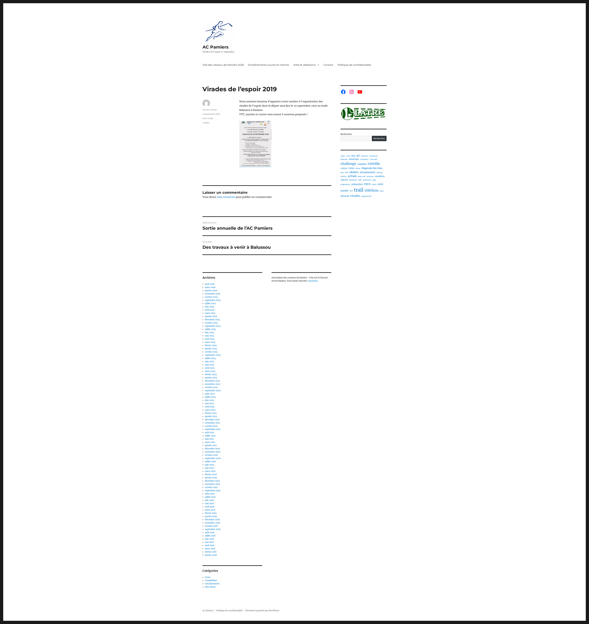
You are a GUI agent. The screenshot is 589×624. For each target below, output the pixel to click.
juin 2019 (209, 500)
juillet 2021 (210, 435)
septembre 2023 (213, 355)
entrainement (367, 172)
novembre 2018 (212, 523)
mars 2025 (210, 313)
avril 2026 (210, 284)
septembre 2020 (213, 458)
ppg (374, 180)
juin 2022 (209, 400)
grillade (352, 176)
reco (367, 184)
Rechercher (346, 134)
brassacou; (373, 156)
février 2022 (211, 413)
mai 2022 (209, 403)
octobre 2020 (211, 455)
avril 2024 (210, 339)
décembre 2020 (212, 448)
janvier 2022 (211, 416)
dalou (358, 168)
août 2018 (209, 532)
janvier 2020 (211, 477)
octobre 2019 (211, 487)
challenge (348, 164)
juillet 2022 (210, 397)
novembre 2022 (212, 384)
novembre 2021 (212, 423)
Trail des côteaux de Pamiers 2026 (223, 64)
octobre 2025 (211, 297)
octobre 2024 (211, 323)
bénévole (344, 159)
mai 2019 (209, 503)
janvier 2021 (211, 445)
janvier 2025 (211, 316)
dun (342, 173)
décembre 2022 (212, 381)
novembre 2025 (212, 293)
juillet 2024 (210, 329)
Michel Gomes (209, 109)
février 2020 (211, 474)
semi (380, 184)
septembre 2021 (212, 429)
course (344, 168)
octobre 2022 (211, 387)
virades (206, 122)
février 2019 (211, 513)
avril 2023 (209, 368)
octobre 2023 (211, 352)
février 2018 (210, 552)
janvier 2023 (211, 377)
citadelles (362, 164)
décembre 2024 (212, 319)
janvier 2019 (211, 516)
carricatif (373, 159)
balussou (364, 156)
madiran (370, 176)
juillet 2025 (210, 303)
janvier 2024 (211, 348)
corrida (374, 164)
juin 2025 (209, 306)
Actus (207, 577)
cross (351, 168)
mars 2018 (210, 548)
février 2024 (211, 345)
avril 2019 (209, 506)
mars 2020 (210, 471)
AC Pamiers (215, 47)
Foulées (344, 176)
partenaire (367, 180)
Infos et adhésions (304, 64)
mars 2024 (210, 342)
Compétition (211, 580)
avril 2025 (210, 310)
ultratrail (345, 196)
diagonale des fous (372, 168)
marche (344, 180)
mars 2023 (210, 371)
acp (353, 155)
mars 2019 (210, 510)
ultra (382, 191)
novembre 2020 (212, 452)
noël (360, 180)
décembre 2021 (212, 419)
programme (345, 184)
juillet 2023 (210, 358)
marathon (380, 176)
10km (343, 156)
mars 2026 (210, 287)
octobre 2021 (211, 426)
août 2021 (209, 432)
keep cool (361, 176)
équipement (366, 196)
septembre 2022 (213, 390)
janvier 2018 (211, 555)
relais (374, 184)
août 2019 (209, 494)
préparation (357, 184)
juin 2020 (209, 464)
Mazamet (353, 180)
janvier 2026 (211, 290)
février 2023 (211, 374)
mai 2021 (209, 439)
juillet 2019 (210, 497)
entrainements (212, 583)
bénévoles (354, 159)
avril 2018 (209, 545)
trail (358, 190)
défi (346, 173)
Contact (328, 64)
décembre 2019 (212, 481)
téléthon (371, 190)
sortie (344, 190)
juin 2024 (209, 332)
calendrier (364, 159)
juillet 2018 (210, 535)
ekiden (354, 172)
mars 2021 (210, 442)
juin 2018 (209, 539)
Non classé (207, 118)
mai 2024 (209, 335)
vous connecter (226, 196)
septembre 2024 (213, 326)
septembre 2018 (212, 529)
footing (379, 173)
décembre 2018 (212, 519)
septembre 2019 (213, 490)
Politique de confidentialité (354, 64)
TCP (351, 191)
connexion (312, 281)
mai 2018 (209, 542)
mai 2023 (209, 364)
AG (358, 155)
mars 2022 (210, 410)
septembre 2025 (213, 300)
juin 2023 (209, 361)
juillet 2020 (210, 461)
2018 (348, 156)
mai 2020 (209, 468)
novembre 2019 (212, 484)
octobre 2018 (211, 526)
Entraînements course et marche (268, 64)
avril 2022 (210, 406)
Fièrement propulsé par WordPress (262, 610)
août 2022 (210, 393)
